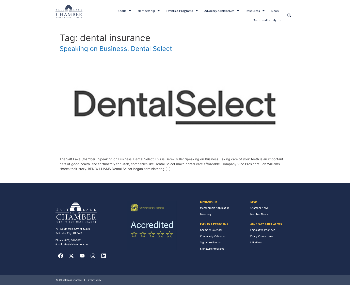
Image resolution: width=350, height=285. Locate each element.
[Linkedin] (103, 256)
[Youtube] (82, 256)
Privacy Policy (94, 279)
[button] (289, 15)
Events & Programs (179, 11)
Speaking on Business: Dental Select (116, 49)
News (275, 11)
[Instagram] (93, 256)
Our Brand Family (264, 20)
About (122, 11)
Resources (253, 11)
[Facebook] (60, 256)
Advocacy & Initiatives (219, 11)
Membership (146, 11)
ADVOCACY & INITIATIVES (266, 224)
